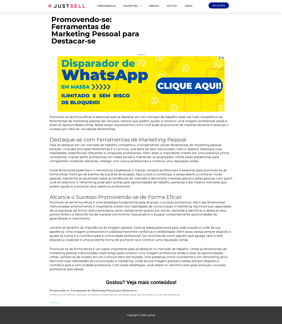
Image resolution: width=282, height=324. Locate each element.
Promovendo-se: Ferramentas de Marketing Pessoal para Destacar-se (93, 290)
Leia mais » (55, 303)
